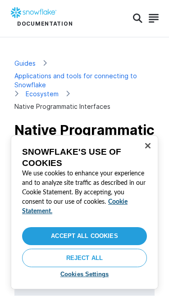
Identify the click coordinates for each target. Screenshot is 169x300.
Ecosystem (42, 94)
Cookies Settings (84, 274)
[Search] (137, 18)
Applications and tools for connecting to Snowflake (75, 80)
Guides (25, 63)
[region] (84, 212)
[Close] (148, 146)
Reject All (84, 258)
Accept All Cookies (84, 236)
